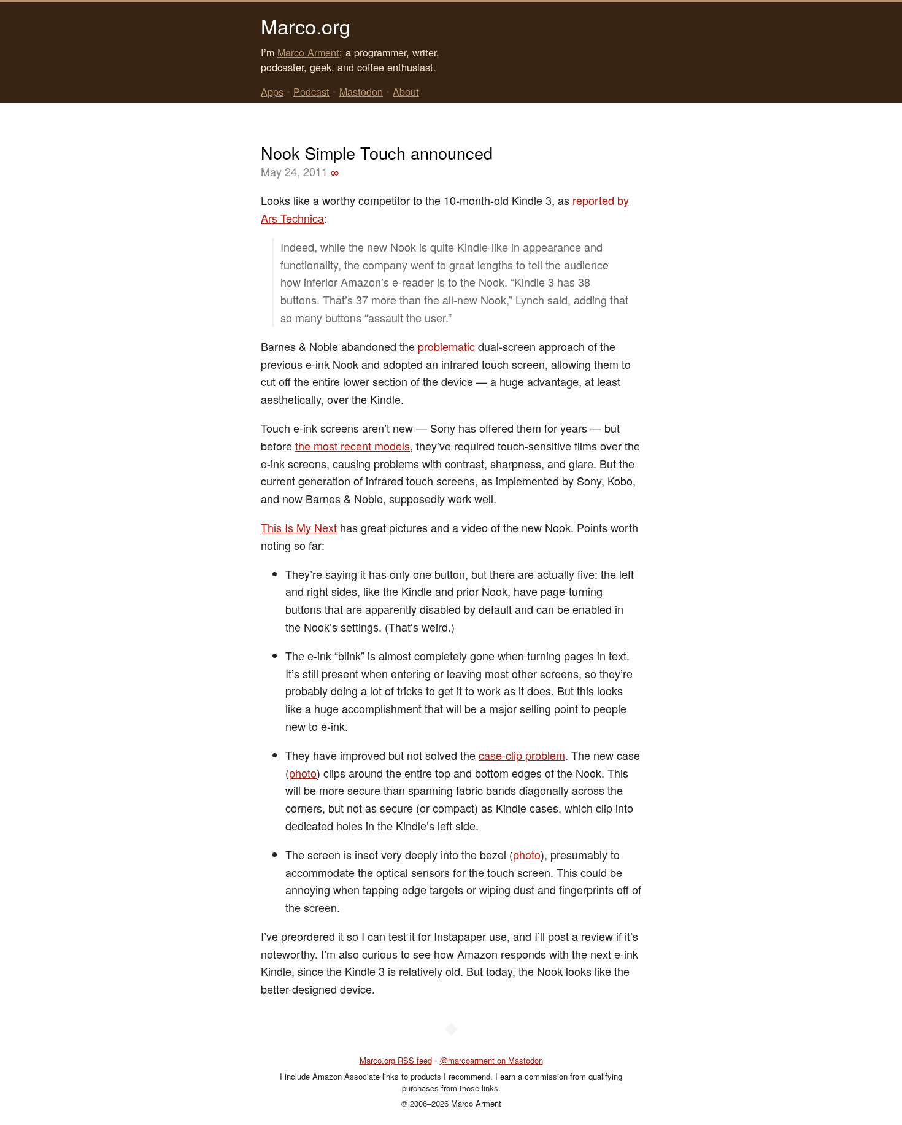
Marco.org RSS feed (396, 1060)
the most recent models (352, 446)
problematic (446, 346)
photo (303, 773)
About (406, 91)
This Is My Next (299, 527)
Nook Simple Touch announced (377, 152)
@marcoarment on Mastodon (491, 1060)
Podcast (311, 91)
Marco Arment (308, 52)
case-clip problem (522, 755)
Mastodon (361, 91)
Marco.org (305, 26)
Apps (272, 91)
